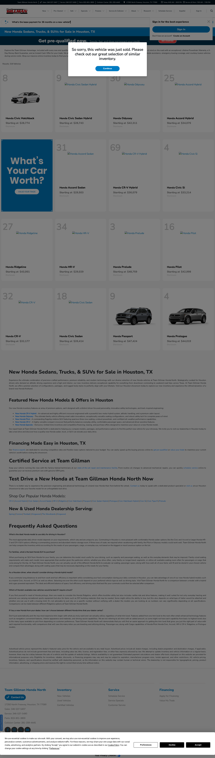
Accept (198, 745)
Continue (107, 68)
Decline (172, 745)
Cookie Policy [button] (113, 745)
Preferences (146, 745)
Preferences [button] (54, 748)
